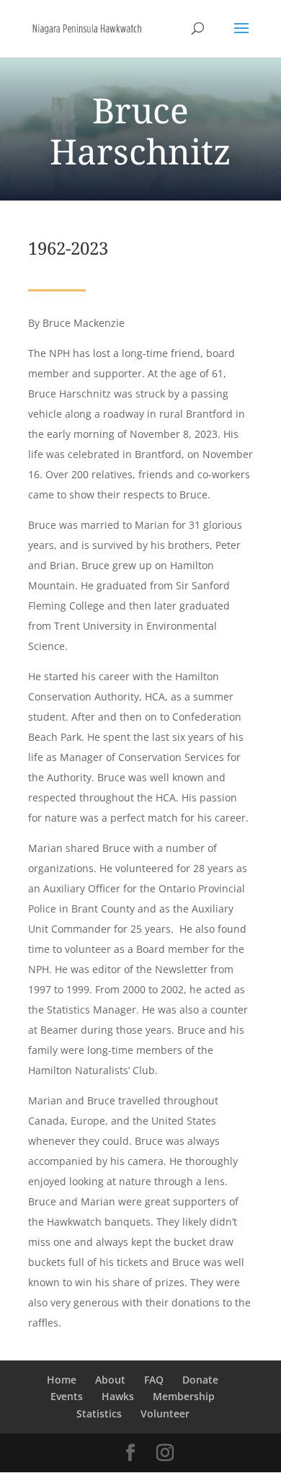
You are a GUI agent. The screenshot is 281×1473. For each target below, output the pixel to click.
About (110, 1379)
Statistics (99, 1413)
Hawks (118, 1396)
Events (66, 1396)
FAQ (154, 1379)
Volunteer (164, 1413)
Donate (200, 1379)
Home (61, 1379)
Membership (184, 1396)
